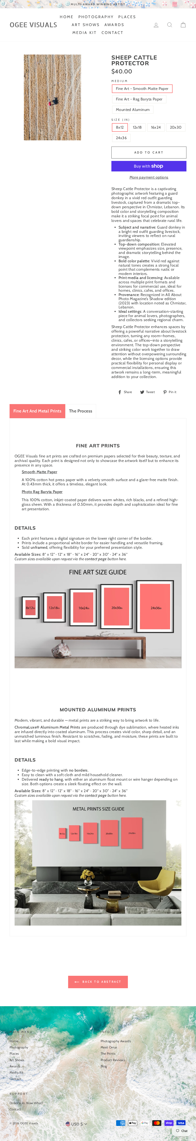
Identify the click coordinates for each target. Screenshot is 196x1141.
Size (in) (120, 119)
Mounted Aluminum (133, 109)
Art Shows (86, 24)
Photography (96, 17)
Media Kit (84, 32)
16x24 (156, 127)
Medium (119, 80)
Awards (114, 24)
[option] (98, 4)
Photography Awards (116, 1041)
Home (67, 17)
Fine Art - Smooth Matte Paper (142, 88)
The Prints (108, 1053)
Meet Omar (109, 1047)
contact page (96, 559)
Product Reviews (113, 1060)
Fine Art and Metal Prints (37, 411)
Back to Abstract (101, 981)
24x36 (121, 138)
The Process (80, 411)
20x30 (176, 127)
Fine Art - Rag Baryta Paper (139, 99)
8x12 (120, 127)
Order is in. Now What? (27, 1103)
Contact (113, 32)
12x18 (137, 127)
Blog (104, 1066)
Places (127, 17)
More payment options (149, 177)
